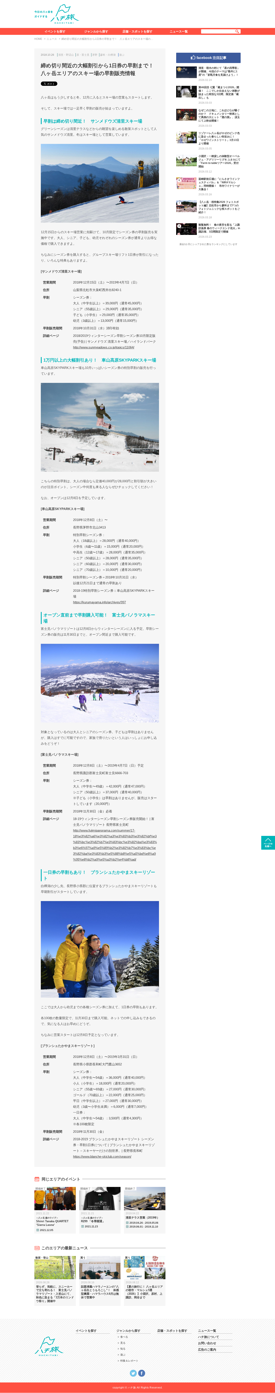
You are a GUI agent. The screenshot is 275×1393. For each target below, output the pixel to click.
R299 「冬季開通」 (93, 1220)
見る (122, 1342)
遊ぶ (121, 54)
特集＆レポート (129, 1360)
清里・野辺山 (66, 54)
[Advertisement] (163, 13)
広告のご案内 (207, 1349)
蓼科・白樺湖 (108, 54)
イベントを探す (55, 31)
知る (122, 1348)
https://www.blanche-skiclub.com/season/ (102, 1156)
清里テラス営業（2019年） (143, 1217)
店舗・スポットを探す (137, 31)
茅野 (94, 54)
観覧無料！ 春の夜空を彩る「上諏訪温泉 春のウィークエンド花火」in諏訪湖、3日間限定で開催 (219, 228)
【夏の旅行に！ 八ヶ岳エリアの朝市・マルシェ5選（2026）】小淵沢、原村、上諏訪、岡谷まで (144, 1292)
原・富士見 (82, 54)
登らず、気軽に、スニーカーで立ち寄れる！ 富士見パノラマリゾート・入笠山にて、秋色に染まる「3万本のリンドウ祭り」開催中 (55, 1294)
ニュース (52, 38)
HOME (38, 38)
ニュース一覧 (179, 31)
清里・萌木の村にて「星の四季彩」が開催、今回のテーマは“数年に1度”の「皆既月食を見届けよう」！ (219, 71)
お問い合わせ (207, 1343)
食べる (124, 1336)
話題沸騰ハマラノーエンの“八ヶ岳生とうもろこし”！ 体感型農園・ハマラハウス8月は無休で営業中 (100, 1292)
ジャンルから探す (96, 31)
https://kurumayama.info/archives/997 (99, 602)
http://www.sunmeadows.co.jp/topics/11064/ (103, 347)
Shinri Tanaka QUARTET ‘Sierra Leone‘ (52, 1222)
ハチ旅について (208, 1337)
